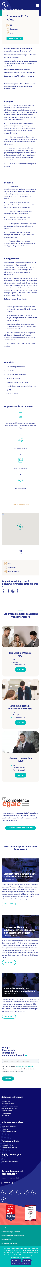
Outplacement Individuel (9, 1131)
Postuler (20, 669)
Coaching (4, 1129)
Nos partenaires (6, 1239)
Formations (5, 1115)
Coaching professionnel (9, 1108)
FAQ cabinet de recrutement (9, 1243)
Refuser (27, 1260)
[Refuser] (39, 1247)
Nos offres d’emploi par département (12, 1235)
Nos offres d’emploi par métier (10, 1232)
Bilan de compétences (8, 1126)
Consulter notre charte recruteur (20, 828)
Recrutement (5, 1101)
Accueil (3, 1228)
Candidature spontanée (9, 1148)
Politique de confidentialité (21, 1264)
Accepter (15, 1260)
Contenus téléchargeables (9, 1161)
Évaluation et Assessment (9, 1106)
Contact (7, 1183)
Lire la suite (9, 904)
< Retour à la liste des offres (20, 504)
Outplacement (6, 1113)
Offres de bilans (6, 1111)
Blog (2, 1159)
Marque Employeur (7, 1103)
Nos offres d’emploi (7, 1145)
